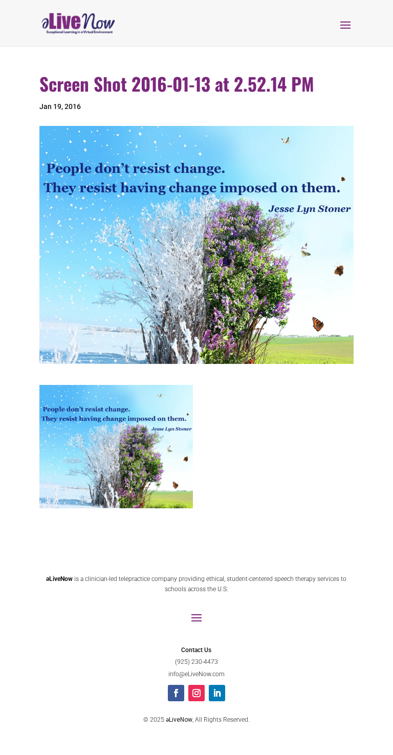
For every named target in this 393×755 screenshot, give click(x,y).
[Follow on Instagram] (196, 693)
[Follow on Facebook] (176, 693)
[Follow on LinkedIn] (217, 693)
